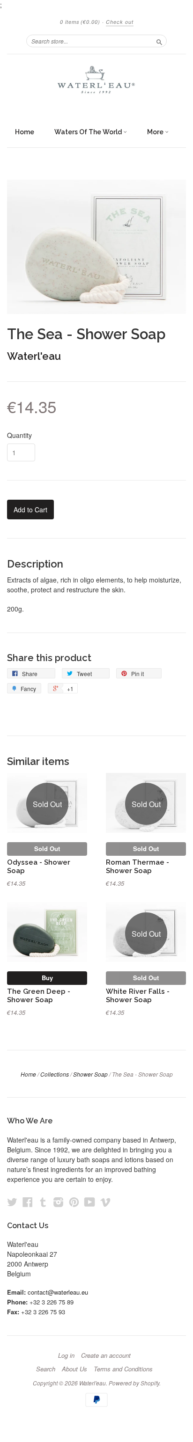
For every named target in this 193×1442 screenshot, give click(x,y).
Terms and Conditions (123, 1369)
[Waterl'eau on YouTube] (89, 1201)
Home (24, 132)
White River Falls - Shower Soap (138, 995)
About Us (74, 1369)
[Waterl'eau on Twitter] (12, 1201)
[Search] (159, 41)
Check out (120, 21)
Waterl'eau (34, 356)
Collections (54, 1074)
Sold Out (47, 848)
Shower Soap (90, 1074)
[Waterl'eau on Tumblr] (43, 1201)
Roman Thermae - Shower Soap (137, 866)
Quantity (19, 435)
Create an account (106, 1355)
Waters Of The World (88, 132)
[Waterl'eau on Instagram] (58, 1201)
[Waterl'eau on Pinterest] (74, 1201)
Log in (66, 1355)
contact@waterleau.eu (58, 1292)
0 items (80, 21)
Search (45, 1369)
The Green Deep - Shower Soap (38, 995)
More (156, 132)
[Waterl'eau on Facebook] (27, 1201)
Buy (47, 977)
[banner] (96, 84)
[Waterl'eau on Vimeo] (105, 1201)
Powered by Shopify (134, 1383)
